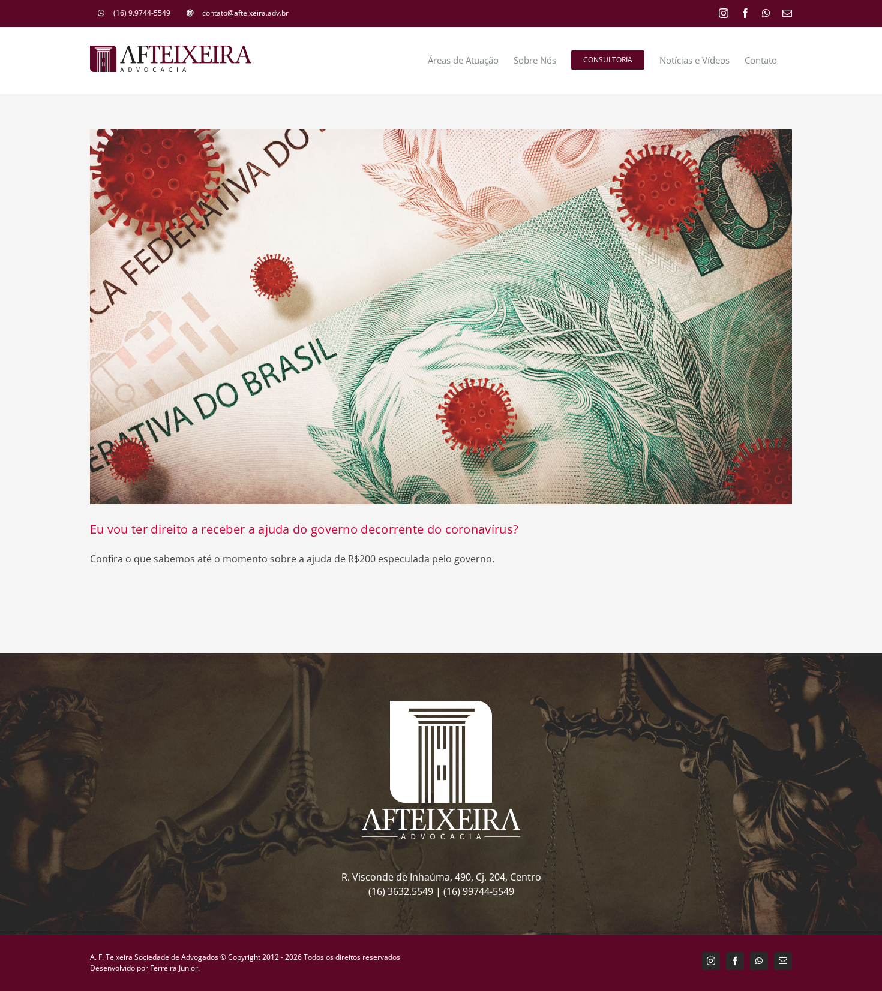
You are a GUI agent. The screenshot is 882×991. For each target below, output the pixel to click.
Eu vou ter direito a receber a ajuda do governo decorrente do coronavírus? (304, 529)
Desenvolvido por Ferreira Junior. (145, 968)
